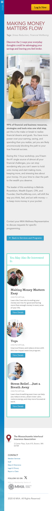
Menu (2, 3)
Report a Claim (13, 471)
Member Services (14, 459)
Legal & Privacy (13, 468)
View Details (18, 312)
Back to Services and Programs (27, 238)
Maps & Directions (14, 465)
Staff (9, 462)
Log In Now (40, 7)
